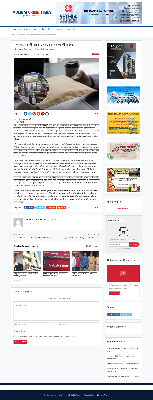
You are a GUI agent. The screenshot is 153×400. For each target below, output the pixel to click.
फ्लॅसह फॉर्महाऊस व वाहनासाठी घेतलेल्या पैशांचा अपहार (123, 376)
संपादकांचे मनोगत (123, 208)
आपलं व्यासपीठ (71, 29)
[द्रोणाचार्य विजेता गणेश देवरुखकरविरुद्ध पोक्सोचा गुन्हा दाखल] (27, 260)
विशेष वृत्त (27, 29)
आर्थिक (36, 29)
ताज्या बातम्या (17, 29)
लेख (43, 29)
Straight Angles (103, 395)
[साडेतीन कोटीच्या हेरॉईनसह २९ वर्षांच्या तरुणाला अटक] (85, 260)
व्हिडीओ (50, 29)
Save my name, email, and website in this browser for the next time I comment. (45, 336)
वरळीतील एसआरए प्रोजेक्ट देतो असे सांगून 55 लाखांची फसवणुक (32, 238)
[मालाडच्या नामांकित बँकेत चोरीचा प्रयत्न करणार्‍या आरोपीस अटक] (56, 260)
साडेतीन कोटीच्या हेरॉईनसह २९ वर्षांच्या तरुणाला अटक (123, 364)
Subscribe (134, 244)
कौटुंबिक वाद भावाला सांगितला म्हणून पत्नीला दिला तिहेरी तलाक (81, 238)
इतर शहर (59, 29)
